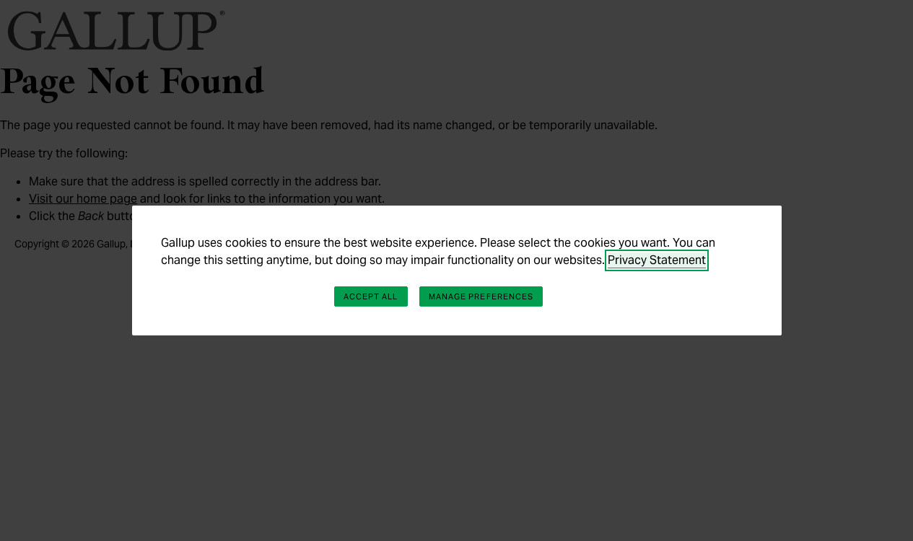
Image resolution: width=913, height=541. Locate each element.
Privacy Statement (657, 260)
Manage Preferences (481, 296)
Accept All (371, 296)
